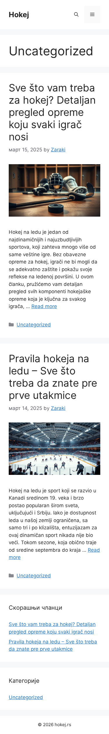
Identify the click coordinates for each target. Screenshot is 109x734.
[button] (76, 14)
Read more (44, 306)
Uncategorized (34, 325)
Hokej (19, 14)
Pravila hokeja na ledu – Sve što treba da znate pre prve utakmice (53, 376)
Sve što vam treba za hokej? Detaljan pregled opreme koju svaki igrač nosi (52, 112)
